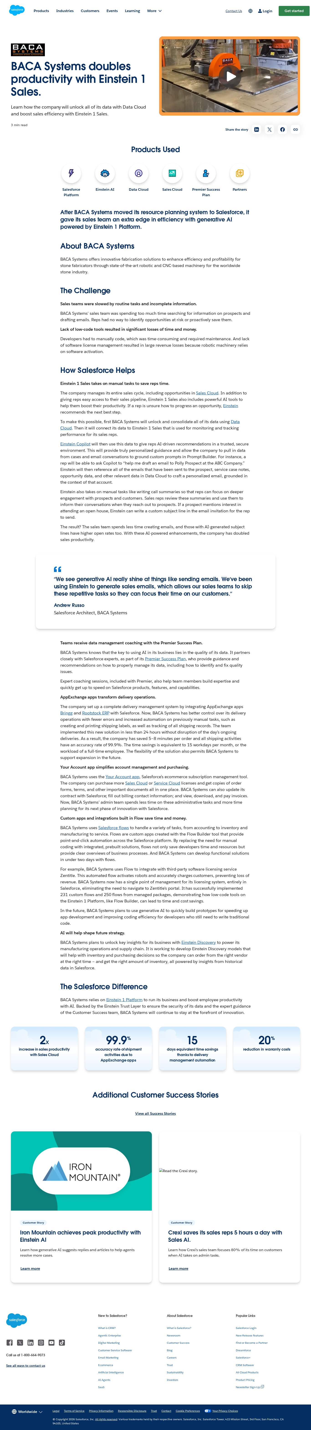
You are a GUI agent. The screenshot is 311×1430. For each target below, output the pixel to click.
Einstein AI (105, 189)
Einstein (230, 405)
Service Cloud (167, 783)
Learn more (30, 1268)
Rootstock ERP (96, 713)
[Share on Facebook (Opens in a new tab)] (282, 129)
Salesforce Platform (71, 192)
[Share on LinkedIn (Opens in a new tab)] (256, 129)
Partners (240, 189)
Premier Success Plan (206, 192)
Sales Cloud (172, 189)
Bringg (66, 713)
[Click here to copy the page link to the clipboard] (295, 129)
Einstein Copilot (75, 444)
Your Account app (123, 776)
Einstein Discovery (198, 942)
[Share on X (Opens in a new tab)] (269, 129)
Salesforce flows (113, 827)
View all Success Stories (155, 1113)
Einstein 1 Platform (124, 999)
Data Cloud (138, 189)
